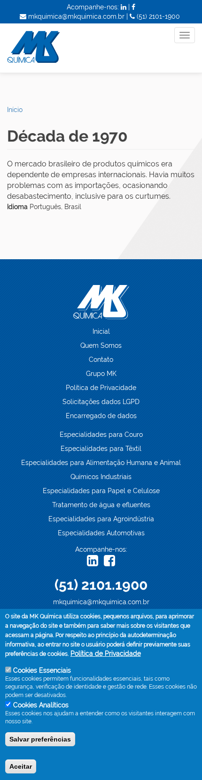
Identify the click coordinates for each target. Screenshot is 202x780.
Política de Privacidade (101, 387)
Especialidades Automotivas (101, 533)
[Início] (50, 48)
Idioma (17, 206)
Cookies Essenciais (42, 670)
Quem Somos (101, 345)
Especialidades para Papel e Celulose (101, 491)
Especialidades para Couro (101, 434)
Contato (101, 359)
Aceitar (20, 766)
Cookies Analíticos (41, 705)
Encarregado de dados (101, 416)
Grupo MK (101, 373)
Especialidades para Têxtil (101, 448)
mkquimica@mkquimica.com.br (101, 602)
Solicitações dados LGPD (101, 401)
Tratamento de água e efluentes (101, 505)
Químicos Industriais (101, 476)
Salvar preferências (40, 739)
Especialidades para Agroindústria (101, 519)
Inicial (101, 331)
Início (15, 109)
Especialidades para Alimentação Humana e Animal (101, 462)
